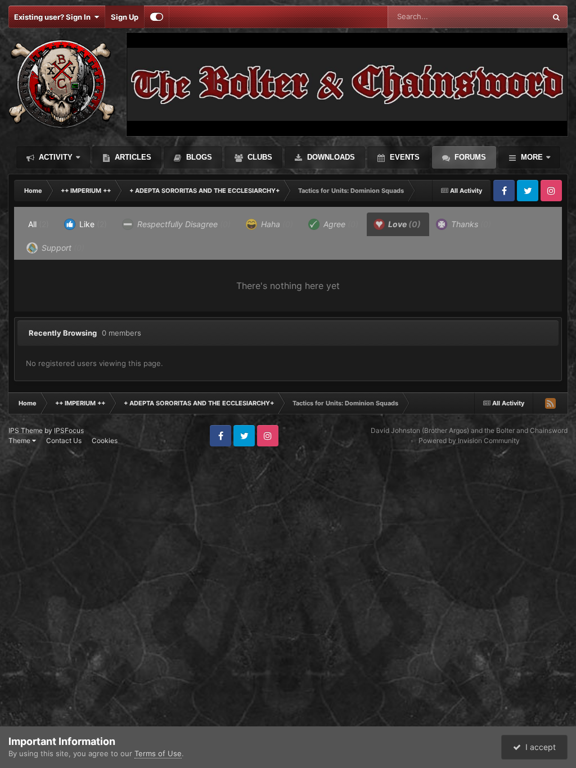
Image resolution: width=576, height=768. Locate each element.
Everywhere (511, 16)
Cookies (105, 440)
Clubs (258, 157)
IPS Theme (25, 430)
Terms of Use (158, 753)
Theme (20, 440)
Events (404, 157)
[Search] (556, 17)
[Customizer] (157, 17)
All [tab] (38, 224)
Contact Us (64, 440)
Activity (55, 157)
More (532, 157)
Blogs (198, 157)
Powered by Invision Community (469, 440)
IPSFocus (69, 430)
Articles (131, 157)
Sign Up (124, 16)
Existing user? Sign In (54, 16)
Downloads (330, 157)
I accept (538, 747)
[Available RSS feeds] (550, 403)
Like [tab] (92, 224)
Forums (469, 157)
